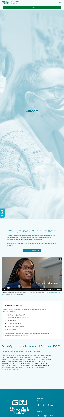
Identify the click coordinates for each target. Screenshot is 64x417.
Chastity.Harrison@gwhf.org (20, 336)
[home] (15, 2)
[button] (59, 2)
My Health (32, 8)
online (40, 357)
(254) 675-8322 (45, 404)
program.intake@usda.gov (11, 369)
